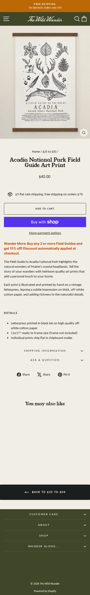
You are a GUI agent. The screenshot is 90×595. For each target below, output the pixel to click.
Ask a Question (45, 360)
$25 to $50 (49, 152)
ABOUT (44, 525)
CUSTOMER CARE (44, 514)
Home (36, 152)
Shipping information (45, 350)
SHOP (43, 535)
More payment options (45, 233)
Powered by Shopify (45, 591)
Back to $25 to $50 (48, 492)
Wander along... (44, 546)
